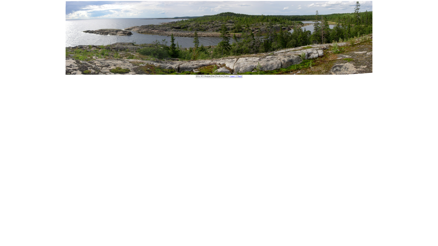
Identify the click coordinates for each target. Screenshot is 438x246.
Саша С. (233, 76)
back (240, 76)
